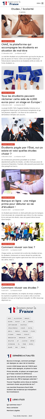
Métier (32, 341)
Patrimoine (11, 344)
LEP (18, 341)
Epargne (25, 331)
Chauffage (23, 325)
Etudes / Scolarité (8, 41)
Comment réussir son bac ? (18, 247)
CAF (24, 321)
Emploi (10, 331)
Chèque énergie (13, 328)
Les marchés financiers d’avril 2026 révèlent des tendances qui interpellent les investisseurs (21, 389)
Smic (16, 347)
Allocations (18, 318)
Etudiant (11, 334)
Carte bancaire (12, 325)
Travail (23, 347)
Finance (18, 334)
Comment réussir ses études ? (19, 287)
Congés (22, 328)
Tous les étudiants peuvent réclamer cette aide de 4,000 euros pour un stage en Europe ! (21, 99)
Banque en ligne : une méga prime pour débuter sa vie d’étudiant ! (18, 204)
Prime (24, 344)
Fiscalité (26, 334)
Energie (17, 331)
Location (24, 341)
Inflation (11, 341)
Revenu (31, 344)
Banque (27, 318)
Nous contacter (12, 408)
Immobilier (22, 337)
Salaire (10, 347)
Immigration (12, 337)
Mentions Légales (13, 410)
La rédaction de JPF (20, 53)
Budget (17, 321)
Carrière (30, 321)
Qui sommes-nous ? (14, 405)
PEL (19, 344)
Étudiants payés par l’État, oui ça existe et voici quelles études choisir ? (22, 150)
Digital (30, 328)
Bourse (10, 321)
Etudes (33, 331)
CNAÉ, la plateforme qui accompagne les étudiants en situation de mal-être (19, 47)
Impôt (30, 337)
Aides (9, 318)
